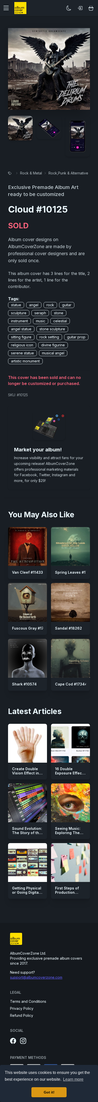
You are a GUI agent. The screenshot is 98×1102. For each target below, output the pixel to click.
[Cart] (91, 8)
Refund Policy (21, 1015)
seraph (40, 313)
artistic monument (25, 361)
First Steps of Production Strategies (67, 892)
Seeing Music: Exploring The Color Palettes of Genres (70, 835)
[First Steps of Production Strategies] (70, 862)
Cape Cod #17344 (71, 684)
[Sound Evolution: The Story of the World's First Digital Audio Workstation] (27, 802)
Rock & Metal (31, 173)
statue (16, 305)
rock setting (49, 337)
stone (58, 313)
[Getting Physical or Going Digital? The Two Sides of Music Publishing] (27, 862)
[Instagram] (23, 1041)
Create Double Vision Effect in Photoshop (25, 773)
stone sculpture (52, 329)
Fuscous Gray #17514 (31, 628)
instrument (19, 321)
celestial (60, 321)
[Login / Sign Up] (80, 8)
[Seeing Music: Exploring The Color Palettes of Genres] (70, 802)
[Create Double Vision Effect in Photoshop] (27, 743)
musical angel (53, 353)
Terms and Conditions (28, 1001)
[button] (8, 8)
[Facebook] (13, 1041)
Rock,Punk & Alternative (68, 173)
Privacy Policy (21, 1008)
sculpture (18, 313)
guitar (66, 305)
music (40, 321)
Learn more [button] (73, 1079)
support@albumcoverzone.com (36, 977)
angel (33, 305)
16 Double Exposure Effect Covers (69, 773)
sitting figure (21, 337)
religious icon (22, 345)
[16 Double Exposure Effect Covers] (70, 743)
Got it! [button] (49, 1092)
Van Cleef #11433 (27, 572)
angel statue (21, 329)
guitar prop (76, 337)
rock (50, 305)
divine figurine (53, 345)
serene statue (22, 353)
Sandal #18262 (68, 628)
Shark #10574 (24, 684)
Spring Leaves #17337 (74, 572)
